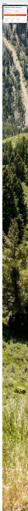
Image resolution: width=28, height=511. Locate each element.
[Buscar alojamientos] (1, 7)
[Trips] (1, 15)
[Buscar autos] (1, 8)
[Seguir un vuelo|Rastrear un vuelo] (1, 12)
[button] (1, 3)
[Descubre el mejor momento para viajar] (1, 13)
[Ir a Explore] (1, 10)
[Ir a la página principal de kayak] (4, 3)
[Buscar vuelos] (1, 5)
